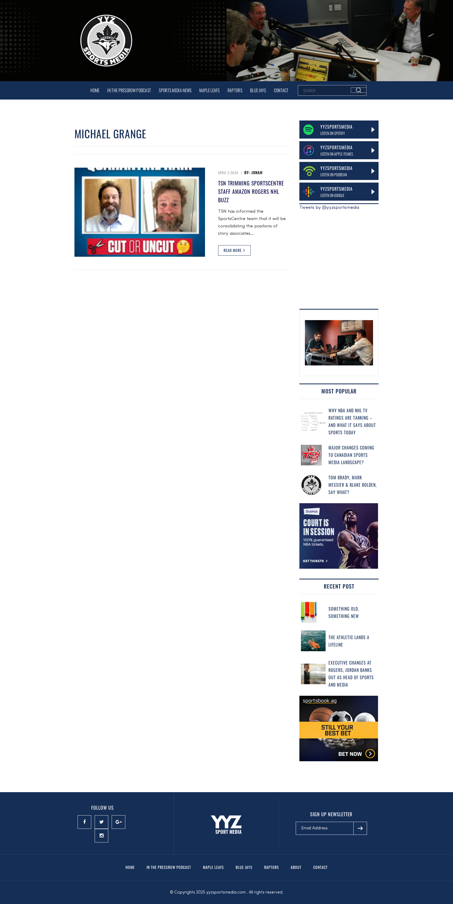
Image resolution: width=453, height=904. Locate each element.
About (296, 867)
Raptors (235, 90)
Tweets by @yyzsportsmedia (329, 207)
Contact (281, 90)
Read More (233, 250)
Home (94, 90)
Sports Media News (175, 90)
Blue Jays (258, 90)
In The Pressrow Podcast (129, 90)
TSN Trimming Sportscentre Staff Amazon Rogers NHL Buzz (251, 191)
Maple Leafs (209, 90)
